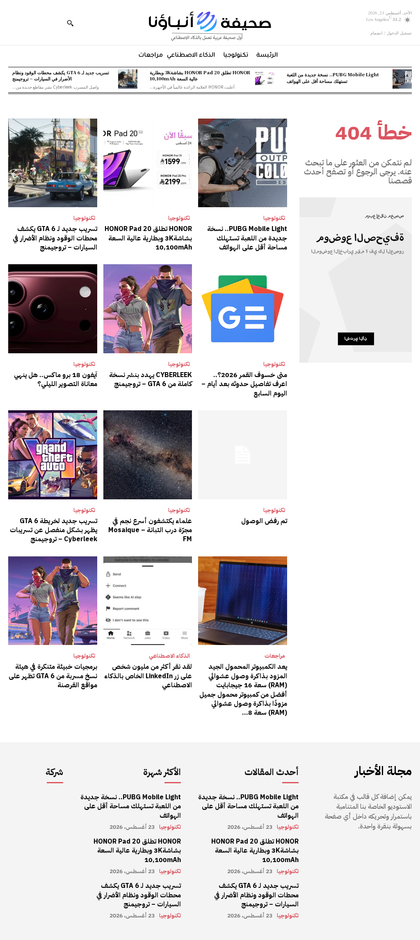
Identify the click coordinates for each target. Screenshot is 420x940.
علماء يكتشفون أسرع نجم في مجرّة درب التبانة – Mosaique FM (150, 530)
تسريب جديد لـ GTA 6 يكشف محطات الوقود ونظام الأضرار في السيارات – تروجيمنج (60, 75)
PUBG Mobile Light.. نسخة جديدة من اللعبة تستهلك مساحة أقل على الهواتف (333, 77)
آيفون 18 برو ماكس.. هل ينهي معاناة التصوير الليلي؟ (55, 379)
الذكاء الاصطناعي (169, 656)
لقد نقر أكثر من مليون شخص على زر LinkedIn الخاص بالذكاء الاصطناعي (148, 676)
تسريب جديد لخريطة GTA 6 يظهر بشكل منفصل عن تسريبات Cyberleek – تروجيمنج (53, 530)
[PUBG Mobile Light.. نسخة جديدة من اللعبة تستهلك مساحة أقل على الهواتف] (402, 79)
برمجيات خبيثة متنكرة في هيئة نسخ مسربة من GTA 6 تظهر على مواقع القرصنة (53, 676)
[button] (70, 23)
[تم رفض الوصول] (242, 454)
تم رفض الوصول (264, 521)
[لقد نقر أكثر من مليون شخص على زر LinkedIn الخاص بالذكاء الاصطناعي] (147, 600)
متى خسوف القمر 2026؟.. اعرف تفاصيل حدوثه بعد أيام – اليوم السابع (244, 384)
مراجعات (275, 656)
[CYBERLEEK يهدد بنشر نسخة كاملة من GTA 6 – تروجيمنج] (147, 308)
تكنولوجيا (274, 218)
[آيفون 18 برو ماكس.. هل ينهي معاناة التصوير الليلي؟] (52, 308)
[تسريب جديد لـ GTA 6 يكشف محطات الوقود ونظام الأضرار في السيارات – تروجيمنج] (127, 79)
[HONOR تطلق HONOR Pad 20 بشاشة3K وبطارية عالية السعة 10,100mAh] (264, 79)
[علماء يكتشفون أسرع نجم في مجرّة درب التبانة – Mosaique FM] (147, 454)
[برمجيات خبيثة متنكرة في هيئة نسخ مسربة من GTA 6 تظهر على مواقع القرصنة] (52, 600)
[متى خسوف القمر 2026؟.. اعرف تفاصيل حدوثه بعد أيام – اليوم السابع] (242, 308)
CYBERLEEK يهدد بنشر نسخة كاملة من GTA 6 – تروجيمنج (150, 379)
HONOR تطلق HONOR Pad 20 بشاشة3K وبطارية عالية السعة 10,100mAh (200, 75)
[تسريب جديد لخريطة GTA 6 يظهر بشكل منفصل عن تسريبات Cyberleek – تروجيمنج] (52, 454)
